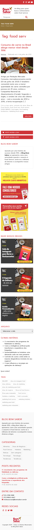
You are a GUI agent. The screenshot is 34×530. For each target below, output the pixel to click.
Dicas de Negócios (19, 446)
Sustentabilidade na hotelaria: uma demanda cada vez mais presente (17, 353)
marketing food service (16, 111)
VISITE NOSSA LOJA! (12, 132)
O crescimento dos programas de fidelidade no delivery (17, 342)
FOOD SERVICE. (6, 109)
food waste (15, 109)
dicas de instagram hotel (18, 381)
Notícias (3, 54)
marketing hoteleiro (24, 399)
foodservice (4, 111)
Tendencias (7, 459)
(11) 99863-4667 (9, 497)
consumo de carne (20, 105)
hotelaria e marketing (8, 396)
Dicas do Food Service (22, 390)
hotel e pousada (23, 396)
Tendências (17, 459)
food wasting (24, 109)
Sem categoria (16, 453)
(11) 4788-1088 (8, 495)
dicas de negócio (7, 390)
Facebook (23, 2)
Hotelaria (18, 450)
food (11, 107)
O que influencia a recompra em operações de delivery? (16, 364)
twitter (29, 2)
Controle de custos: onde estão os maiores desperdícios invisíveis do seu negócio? (18, 359)
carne (11, 105)
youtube (31, 2)
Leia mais (28, 116)
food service (25, 107)
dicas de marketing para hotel (11, 387)
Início (2, 26)
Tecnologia (7, 456)
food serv (17, 107)
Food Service (7, 450)
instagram (26, 2)
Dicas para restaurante (9, 393)
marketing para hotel (8, 402)
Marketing (27, 450)
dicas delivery (6, 384)
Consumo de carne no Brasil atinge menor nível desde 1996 (16, 47)
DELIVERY (5, 381)
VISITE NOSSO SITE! (12, 137)
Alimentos (6, 446)
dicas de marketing (19, 384)
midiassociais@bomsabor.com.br (15, 500)
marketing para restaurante (10, 405)
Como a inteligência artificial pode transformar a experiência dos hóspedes (17, 348)
